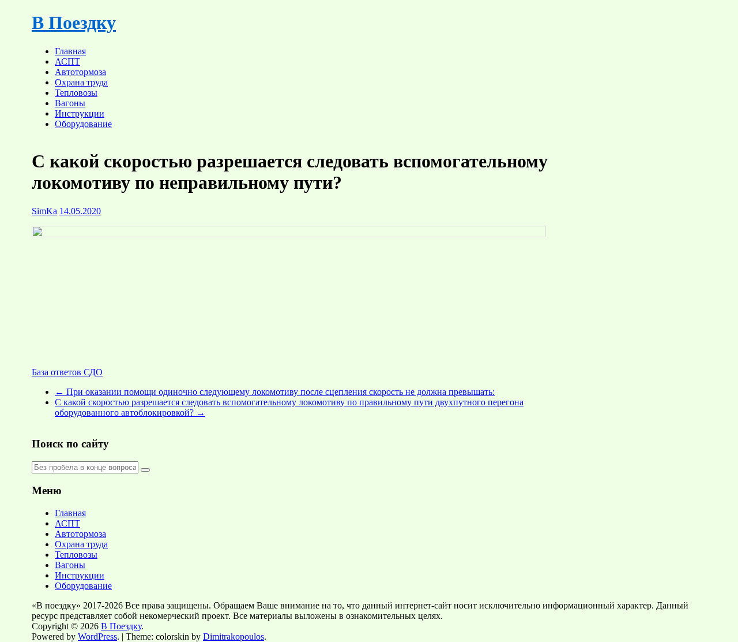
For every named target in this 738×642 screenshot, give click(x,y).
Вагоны (70, 103)
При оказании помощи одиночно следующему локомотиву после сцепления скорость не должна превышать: (275, 392)
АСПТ (67, 61)
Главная (70, 51)
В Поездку (74, 22)
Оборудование (83, 124)
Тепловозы (76, 93)
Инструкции (79, 113)
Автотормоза (80, 72)
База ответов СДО (67, 372)
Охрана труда (81, 82)
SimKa (44, 211)
